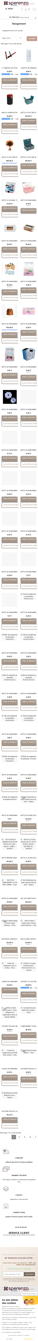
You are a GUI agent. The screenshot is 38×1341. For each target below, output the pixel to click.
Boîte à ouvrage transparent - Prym (9, 200)
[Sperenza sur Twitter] (16, 1241)
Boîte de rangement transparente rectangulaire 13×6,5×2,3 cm (28, 612)
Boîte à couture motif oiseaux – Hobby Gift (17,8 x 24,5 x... (28, 157)
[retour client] (6, 1206)
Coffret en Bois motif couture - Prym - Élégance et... (9, 1026)
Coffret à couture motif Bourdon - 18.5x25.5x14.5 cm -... (28, 981)
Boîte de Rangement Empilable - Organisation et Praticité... (9, 241)
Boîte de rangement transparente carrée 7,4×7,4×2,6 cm (28, 490)
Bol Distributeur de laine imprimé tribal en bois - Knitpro (28, 898)
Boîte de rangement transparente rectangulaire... (28, 531)
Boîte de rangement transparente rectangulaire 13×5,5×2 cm (9, 612)
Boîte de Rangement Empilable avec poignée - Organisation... (28, 241)
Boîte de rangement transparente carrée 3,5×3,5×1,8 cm (28, 409)
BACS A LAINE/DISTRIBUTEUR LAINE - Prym (9, 112)
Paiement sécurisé (19, 1175)
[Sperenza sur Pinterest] (22, 1241)
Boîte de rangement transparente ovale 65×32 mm (9, 531)
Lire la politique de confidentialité (11, 1332)
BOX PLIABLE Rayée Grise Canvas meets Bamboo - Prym (28, 939)
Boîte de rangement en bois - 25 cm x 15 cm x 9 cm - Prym (9, 281)
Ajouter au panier (11, 86)
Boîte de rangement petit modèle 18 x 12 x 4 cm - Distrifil (9, 367)
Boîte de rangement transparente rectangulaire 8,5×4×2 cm (9, 775)
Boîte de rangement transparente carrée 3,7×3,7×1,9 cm (9, 450)
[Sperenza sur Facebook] (18, 1241)
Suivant (35, 1137)
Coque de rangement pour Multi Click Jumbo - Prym (9, 1069)
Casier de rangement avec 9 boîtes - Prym (9, 981)
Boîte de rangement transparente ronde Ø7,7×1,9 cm (28, 775)
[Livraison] (6, 1169)
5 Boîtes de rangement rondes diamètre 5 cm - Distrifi (28, 68)
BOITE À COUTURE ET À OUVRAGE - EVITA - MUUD (9, 157)
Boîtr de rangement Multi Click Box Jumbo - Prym (9, 898)
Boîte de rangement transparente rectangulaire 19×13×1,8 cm (9, 734)
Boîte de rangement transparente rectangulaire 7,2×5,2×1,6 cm (28, 734)
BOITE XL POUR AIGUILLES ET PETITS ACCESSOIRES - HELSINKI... (28, 858)
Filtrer (32, 39)
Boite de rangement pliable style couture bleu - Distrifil (28, 367)
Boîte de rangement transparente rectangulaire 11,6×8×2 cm (9, 572)
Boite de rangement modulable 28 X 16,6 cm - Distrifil (28, 324)
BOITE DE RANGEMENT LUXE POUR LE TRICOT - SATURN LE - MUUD (9, 324)
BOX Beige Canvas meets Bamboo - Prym (9, 939)
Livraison (19, 1158)
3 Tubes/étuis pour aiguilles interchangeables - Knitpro (9, 68)
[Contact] (6, 1151)
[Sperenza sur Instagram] (20, 1241)
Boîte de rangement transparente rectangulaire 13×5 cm (28, 572)
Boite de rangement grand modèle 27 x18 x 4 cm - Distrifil (28, 281)
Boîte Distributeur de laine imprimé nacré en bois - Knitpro (28, 815)
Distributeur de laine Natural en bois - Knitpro (9, 1111)
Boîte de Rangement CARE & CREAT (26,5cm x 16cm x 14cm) (28, 200)
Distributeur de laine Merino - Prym (28, 1069)
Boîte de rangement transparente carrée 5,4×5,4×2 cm (9, 490)
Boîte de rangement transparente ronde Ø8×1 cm (9, 815)
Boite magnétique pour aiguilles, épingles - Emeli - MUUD (9, 858)
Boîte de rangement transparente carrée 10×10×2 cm (9, 409)
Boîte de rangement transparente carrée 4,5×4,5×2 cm (28, 450)
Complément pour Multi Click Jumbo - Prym (28, 1026)
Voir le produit (10, 80)
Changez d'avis (19, 1212)
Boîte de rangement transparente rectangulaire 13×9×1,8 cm (9, 653)
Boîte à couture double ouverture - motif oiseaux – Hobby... (28, 112)
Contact (19, 1195)
